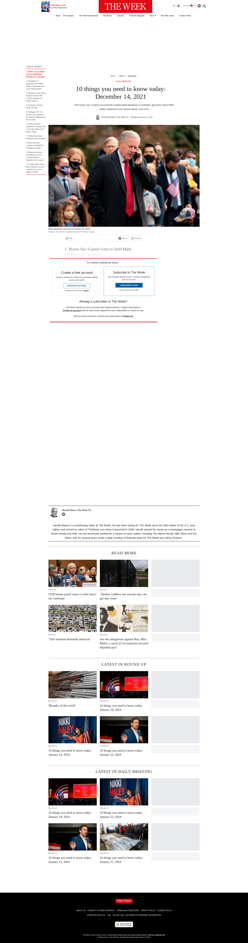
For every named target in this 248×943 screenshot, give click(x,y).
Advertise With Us (96, 915)
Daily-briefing (123, 81)
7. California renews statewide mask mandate (36, 137)
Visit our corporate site (156, 935)
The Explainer (68, 16)
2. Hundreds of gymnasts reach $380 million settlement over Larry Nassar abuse (35, 85)
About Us (81, 910)
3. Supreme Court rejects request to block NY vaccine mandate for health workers (36, 97)
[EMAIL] (64, 514)
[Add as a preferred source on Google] (124, 924)
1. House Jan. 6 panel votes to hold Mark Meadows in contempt (35, 74)
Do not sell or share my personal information (137, 915)
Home (112, 76)
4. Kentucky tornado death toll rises (34, 106)
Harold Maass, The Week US (116, 117)
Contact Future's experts (101, 910)
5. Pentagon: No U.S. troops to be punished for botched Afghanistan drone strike (36, 116)
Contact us (127, 316)
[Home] (57, 16)
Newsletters (107, 16)
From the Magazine (137, 16)
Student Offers (185, 16)
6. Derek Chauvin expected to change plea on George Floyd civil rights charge (36, 128)
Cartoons (120, 16)
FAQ (109, 915)
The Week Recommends (88, 16)
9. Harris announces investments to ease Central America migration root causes (34, 156)
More (152, 16)
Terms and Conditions (128, 910)
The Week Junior (167, 16)
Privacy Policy (148, 910)
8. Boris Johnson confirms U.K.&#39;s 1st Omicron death (35, 145)
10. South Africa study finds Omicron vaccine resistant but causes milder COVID (35, 168)
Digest (121, 76)
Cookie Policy (165, 910)
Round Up (132, 76)
